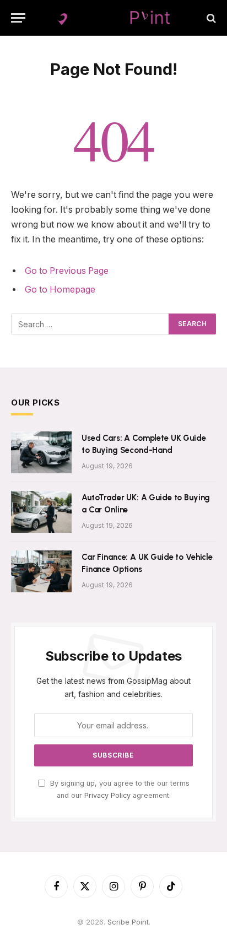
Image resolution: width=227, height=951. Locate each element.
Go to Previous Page (67, 271)
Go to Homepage (60, 289)
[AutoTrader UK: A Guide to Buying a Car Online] (41, 512)
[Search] (210, 18)
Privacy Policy (107, 795)
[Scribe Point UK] (113, 18)
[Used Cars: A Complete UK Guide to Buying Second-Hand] (41, 452)
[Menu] (18, 18)
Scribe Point (128, 921)
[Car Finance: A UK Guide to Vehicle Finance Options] (41, 571)
